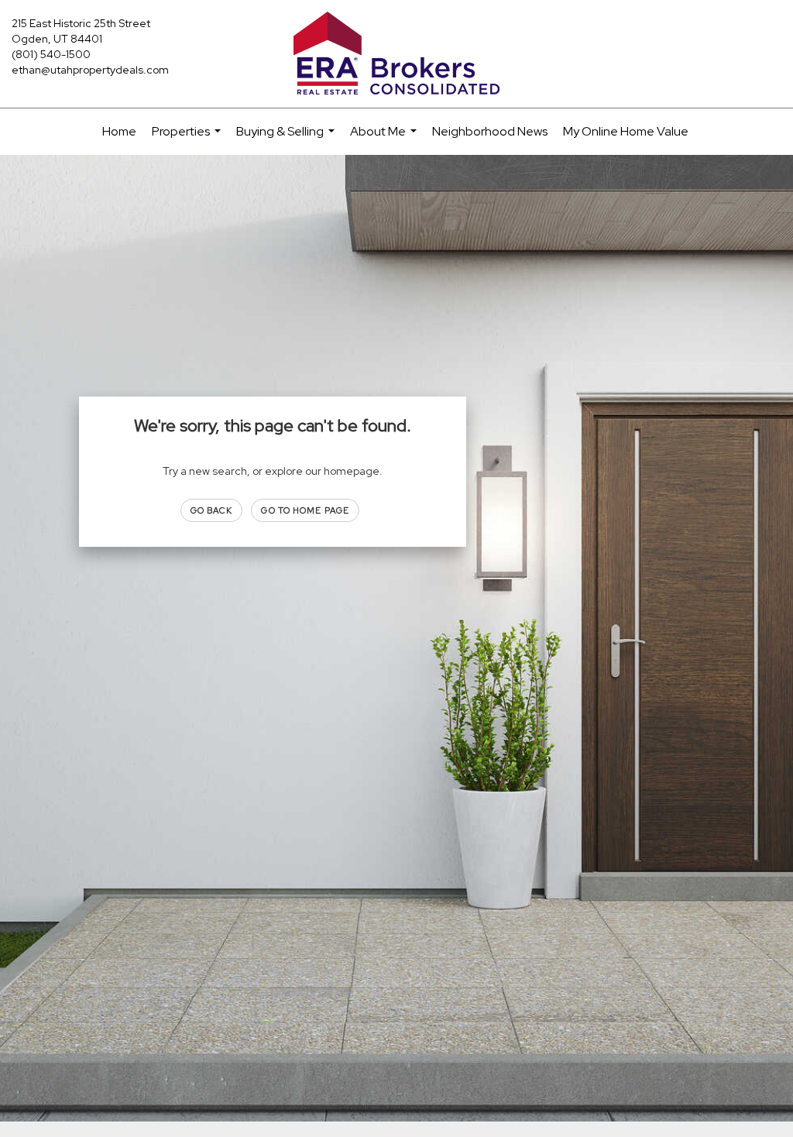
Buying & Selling (287, 139)
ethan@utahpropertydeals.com (90, 70)
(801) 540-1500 (51, 54)
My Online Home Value (625, 131)
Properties (188, 139)
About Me (385, 139)
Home (119, 131)
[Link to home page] (396, 54)
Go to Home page (305, 510)
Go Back (212, 510)
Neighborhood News (490, 131)
